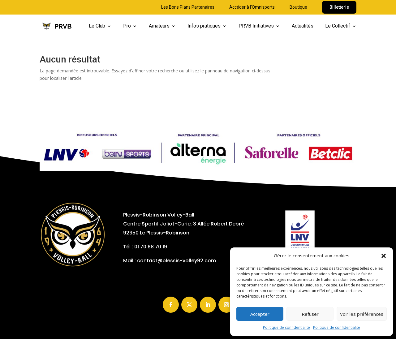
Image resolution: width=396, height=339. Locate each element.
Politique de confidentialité (286, 327)
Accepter (259, 314)
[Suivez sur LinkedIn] (208, 305)
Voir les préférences (361, 314)
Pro (127, 26)
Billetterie (339, 7)
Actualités (302, 26)
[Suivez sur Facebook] (171, 305)
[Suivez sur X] (189, 305)
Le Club (97, 26)
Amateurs (159, 26)
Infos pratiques (204, 26)
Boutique (298, 7)
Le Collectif (337, 26)
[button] (384, 256)
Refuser (310, 314)
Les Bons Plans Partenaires (187, 7)
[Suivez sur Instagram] (226, 305)
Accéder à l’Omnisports (252, 7)
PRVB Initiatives (256, 26)
